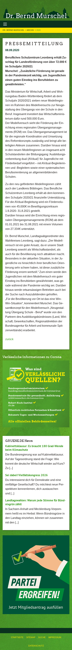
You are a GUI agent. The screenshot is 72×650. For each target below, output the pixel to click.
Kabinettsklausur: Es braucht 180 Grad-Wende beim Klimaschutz (34, 448)
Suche (42, 637)
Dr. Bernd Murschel (14, 30)
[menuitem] (17, 637)
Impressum (54, 637)
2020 (38, 30)
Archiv (30, 30)
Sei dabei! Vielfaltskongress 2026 (26, 475)
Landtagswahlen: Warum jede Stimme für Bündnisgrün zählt (35, 502)
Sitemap (30, 637)
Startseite (17, 637)
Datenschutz (36, 646)
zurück (9, 339)
